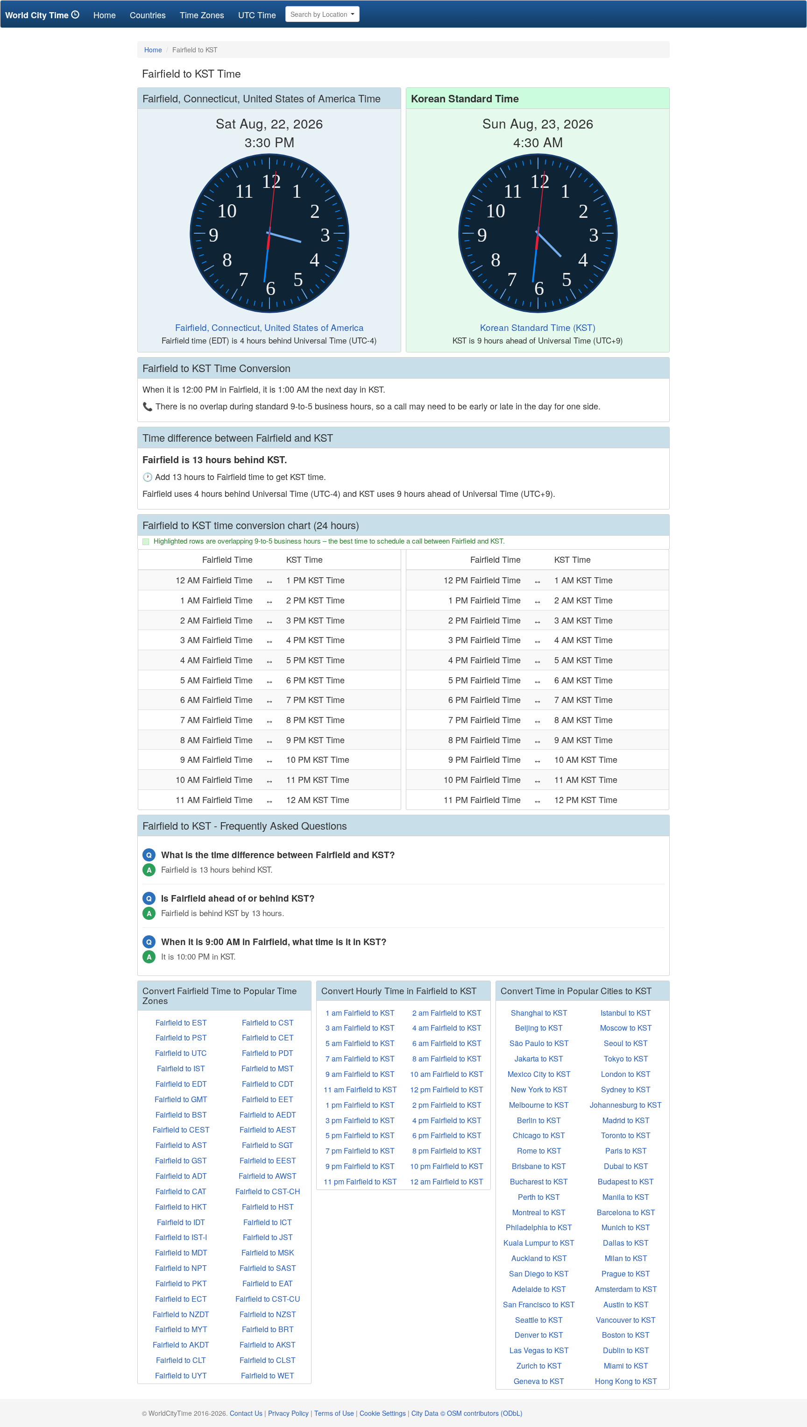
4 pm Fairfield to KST (446, 1120)
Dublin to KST (626, 1350)
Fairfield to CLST (268, 1360)
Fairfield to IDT (181, 1222)
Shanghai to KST (539, 1012)
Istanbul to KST (626, 1012)
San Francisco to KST (539, 1304)
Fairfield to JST (268, 1237)
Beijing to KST (539, 1027)
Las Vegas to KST (539, 1350)
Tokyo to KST (626, 1058)
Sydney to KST (626, 1089)
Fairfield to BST (181, 1114)
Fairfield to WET (267, 1375)
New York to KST (539, 1089)
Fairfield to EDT (181, 1083)
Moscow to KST (626, 1027)
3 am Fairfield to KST (360, 1027)
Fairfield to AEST (268, 1129)
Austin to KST (626, 1304)
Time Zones (202, 14)
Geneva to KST (539, 1381)
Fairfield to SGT (267, 1145)
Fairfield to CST (268, 1022)
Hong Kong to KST (626, 1381)
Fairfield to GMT (181, 1099)
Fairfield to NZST (268, 1314)
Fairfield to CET (268, 1037)
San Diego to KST (539, 1273)
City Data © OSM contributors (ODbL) (467, 1413)
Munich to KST (626, 1227)
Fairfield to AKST (268, 1344)
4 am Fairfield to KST (446, 1027)
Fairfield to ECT (181, 1298)
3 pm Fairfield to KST (360, 1120)
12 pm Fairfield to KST (446, 1089)
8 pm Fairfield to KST (446, 1150)
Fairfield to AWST (268, 1175)
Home (108, 14)
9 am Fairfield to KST (360, 1073)
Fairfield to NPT (181, 1267)
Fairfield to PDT (267, 1052)
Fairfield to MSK (267, 1252)
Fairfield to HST (268, 1206)
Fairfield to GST (181, 1160)
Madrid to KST (626, 1120)
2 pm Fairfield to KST (446, 1104)
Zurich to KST (539, 1365)
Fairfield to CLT (181, 1360)
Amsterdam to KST (626, 1289)
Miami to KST (626, 1365)
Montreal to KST (539, 1212)
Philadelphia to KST (539, 1227)
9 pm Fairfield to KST (360, 1166)
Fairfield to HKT (181, 1206)
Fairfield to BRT (268, 1329)
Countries (148, 14)
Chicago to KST (539, 1135)
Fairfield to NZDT (181, 1314)
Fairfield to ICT (267, 1222)
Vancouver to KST (626, 1319)
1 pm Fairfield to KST (360, 1104)
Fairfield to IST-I (181, 1237)
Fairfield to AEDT (268, 1114)
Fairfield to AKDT (181, 1344)
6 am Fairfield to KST (446, 1043)
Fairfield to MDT (181, 1252)
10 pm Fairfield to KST (446, 1166)
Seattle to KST (539, 1319)
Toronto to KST (626, 1135)
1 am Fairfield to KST (360, 1012)
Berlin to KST (539, 1120)
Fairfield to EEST (268, 1160)
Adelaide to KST (539, 1289)
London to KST (626, 1073)
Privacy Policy (288, 1413)
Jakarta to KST (539, 1058)
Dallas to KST (626, 1242)
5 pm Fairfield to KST (360, 1135)
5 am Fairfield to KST (360, 1043)
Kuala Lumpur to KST (538, 1242)
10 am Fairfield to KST (446, 1073)
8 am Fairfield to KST (446, 1058)
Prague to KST (626, 1273)
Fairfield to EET (267, 1099)
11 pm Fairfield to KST (360, 1181)
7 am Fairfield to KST (360, 1058)
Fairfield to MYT (181, 1329)
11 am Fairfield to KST (360, 1089)
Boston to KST (626, 1334)
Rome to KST (539, 1150)
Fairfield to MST (267, 1068)
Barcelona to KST (626, 1212)
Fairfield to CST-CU (267, 1298)
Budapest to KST (626, 1181)
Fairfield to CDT (268, 1083)
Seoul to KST (626, 1043)
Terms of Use (334, 1413)
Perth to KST (539, 1196)
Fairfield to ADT (181, 1175)
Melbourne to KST (539, 1104)
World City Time (38, 15)
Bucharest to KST (539, 1181)
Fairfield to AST (181, 1145)
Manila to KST (625, 1196)
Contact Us (246, 1413)
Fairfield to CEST (181, 1129)
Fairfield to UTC (181, 1052)
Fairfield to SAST (268, 1267)
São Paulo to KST (539, 1043)
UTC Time (257, 14)
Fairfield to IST (181, 1068)
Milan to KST (626, 1258)
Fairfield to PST (181, 1037)
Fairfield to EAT (267, 1283)
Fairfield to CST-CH (267, 1191)
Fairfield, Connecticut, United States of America (269, 327)
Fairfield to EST (181, 1022)
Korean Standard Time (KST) (537, 327)
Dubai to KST (626, 1166)
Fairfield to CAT (181, 1191)
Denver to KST (539, 1334)
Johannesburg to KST (626, 1104)
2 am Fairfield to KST (446, 1012)
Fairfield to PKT (181, 1283)
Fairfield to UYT (181, 1375)
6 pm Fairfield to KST (446, 1135)
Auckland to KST (539, 1258)
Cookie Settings (383, 1413)
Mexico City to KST (539, 1073)
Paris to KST (626, 1150)
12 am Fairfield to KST (446, 1181)
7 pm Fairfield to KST (360, 1150)
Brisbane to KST (539, 1166)
